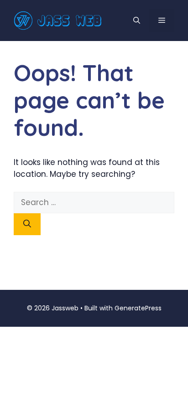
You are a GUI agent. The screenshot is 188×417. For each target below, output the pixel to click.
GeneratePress (138, 308)
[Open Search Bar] (136, 20)
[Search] (27, 224)
